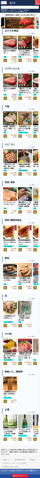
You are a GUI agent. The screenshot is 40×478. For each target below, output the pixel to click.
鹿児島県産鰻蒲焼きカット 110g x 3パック (10, 242)
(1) (16, 62)
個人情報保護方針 (20, 459)
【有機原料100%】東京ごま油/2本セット (10, 393)
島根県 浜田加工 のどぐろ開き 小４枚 (10, 128)
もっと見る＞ (32, 33)
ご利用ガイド (6, 459)
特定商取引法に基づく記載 (10, 466)
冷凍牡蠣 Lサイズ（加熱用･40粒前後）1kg (24, 318)
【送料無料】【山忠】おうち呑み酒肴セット (24, 128)
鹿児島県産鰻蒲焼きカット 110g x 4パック (24, 242)
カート (37, 1)
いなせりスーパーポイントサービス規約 (14, 463)
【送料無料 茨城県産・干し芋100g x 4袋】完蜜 (10, 356)
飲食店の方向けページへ (19, 476)
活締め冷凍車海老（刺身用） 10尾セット (24, 166)
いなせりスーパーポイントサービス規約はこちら (14, 11)
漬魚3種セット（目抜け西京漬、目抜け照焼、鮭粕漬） (24, 204)
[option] (20, 23)
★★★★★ (12, 62)
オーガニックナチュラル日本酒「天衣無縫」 (24, 431)
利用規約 (32, 459)
